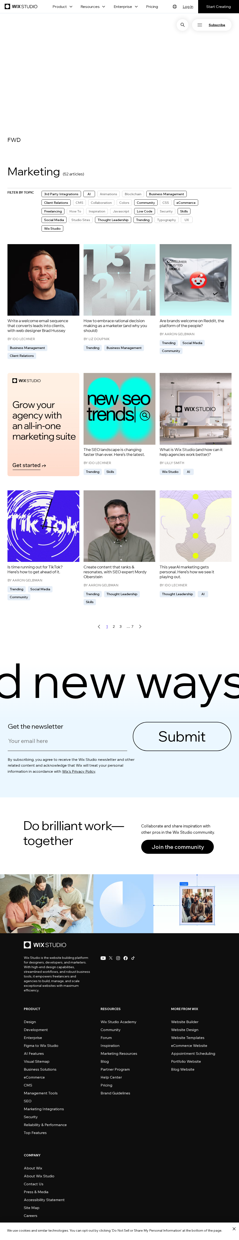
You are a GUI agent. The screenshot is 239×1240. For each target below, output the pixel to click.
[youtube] (103, 958)
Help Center (111, 1077)
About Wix (33, 1168)
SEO (28, 1101)
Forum (106, 1037)
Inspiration (110, 1045)
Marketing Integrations (44, 1109)
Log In (188, 6)
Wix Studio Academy (119, 1021)
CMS (28, 1085)
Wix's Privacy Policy (78, 771)
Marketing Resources (119, 1053)
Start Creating (218, 6)
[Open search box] (182, 25)
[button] (216, 25)
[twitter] (110, 958)
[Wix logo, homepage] (22, 6)
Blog (105, 1061)
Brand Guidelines (115, 1093)
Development (36, 1029)
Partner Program (115, 1069)
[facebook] (125, 958)
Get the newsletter (35, 726)
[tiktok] (133, 958)
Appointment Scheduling (193, 1053)
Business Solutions (40, 1069)
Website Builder (184, 1021)
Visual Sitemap (36, 1061)
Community (111, 1029)
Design (30, 1021)
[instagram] (118, 958)
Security (31, 1116)
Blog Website (182, 1069)
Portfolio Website (186, 1061)
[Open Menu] (199, 25)
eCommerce (34, 1077)
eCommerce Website (189, 1045)
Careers (30, 1215)
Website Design (184, 1029)
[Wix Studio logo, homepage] (46, 945)
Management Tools (41, 1093)
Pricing (152, 6)
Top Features (35, 1132)
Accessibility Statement (44, 1199)
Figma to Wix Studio (41, 1045)
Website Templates (187, 1037)
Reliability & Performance (45, 1124)
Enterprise (33, 1037)
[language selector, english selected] (175, 6)
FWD (14, 140)
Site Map (31, 1207)
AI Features (34, 1053)
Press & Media (36, 1191)
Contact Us (33, 1184)
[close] (234, 1229)
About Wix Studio (39, 1176)
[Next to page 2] (140, 627)
